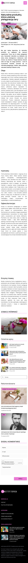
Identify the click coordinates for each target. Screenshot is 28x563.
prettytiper (4, 42)
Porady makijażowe (6, 516)
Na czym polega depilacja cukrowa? (12, 332)
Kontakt (3, 502)
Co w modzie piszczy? (6, 519)
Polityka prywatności (7, 505)
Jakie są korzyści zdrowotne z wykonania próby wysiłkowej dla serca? (17, 353)
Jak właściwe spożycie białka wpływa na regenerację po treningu (16, 529)
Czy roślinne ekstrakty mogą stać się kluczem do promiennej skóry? (17, 368)
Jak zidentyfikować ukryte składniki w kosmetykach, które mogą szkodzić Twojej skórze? (17, 361)
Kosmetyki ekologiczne (9, 24)
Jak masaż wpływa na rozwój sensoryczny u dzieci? (16, 345)
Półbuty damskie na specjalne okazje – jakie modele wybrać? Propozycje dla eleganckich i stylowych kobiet (17, 537)
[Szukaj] (3, 377)
